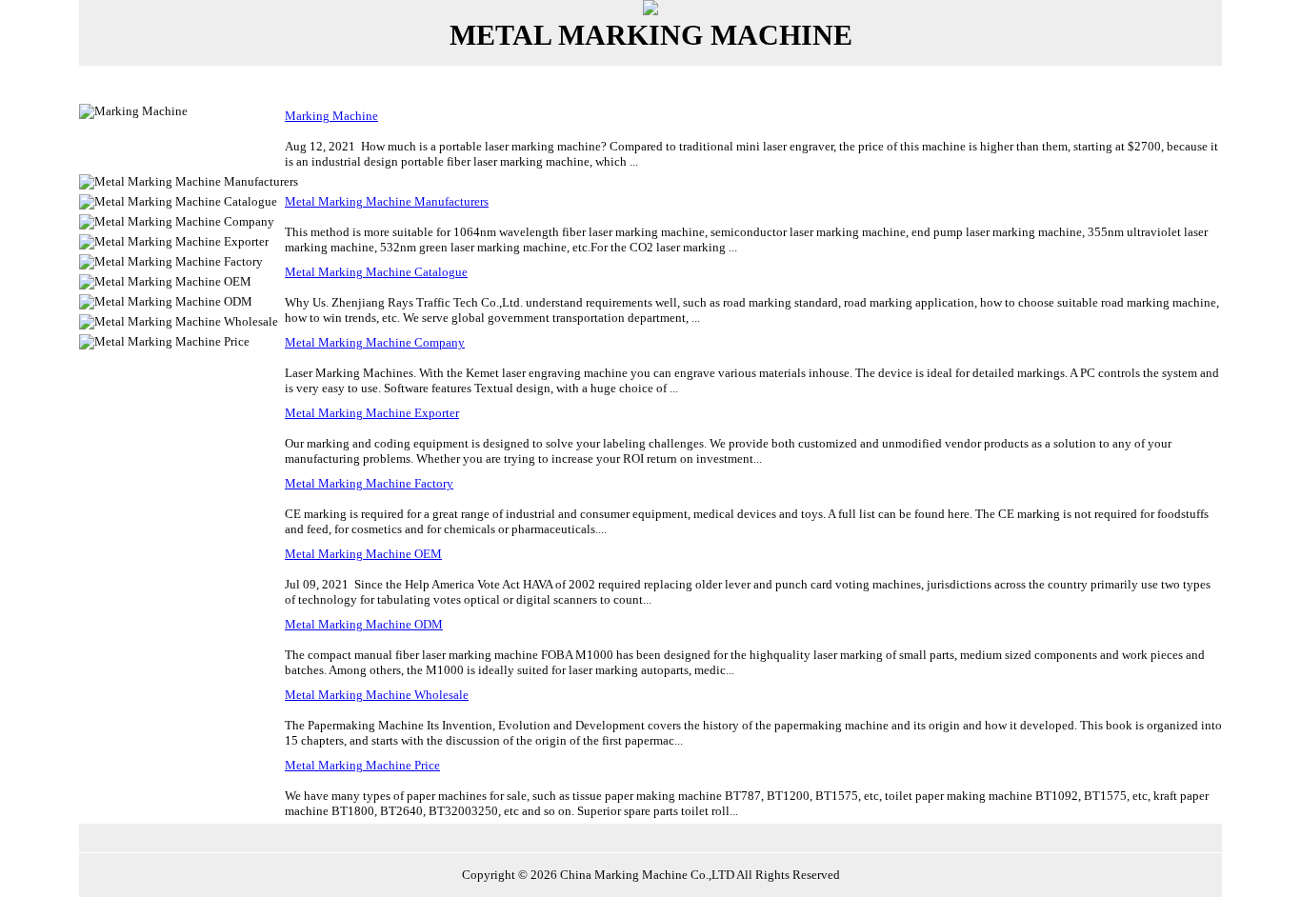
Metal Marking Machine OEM (363, 554)
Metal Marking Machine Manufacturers (387, 201)
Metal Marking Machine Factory (369, 483)
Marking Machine (331, 116)
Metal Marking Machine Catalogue (376, 272)
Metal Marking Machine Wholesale (377, 695)
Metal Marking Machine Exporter (372, 413)
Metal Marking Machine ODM (364, 624)
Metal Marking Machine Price (362, 765)
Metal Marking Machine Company (375, 342)
